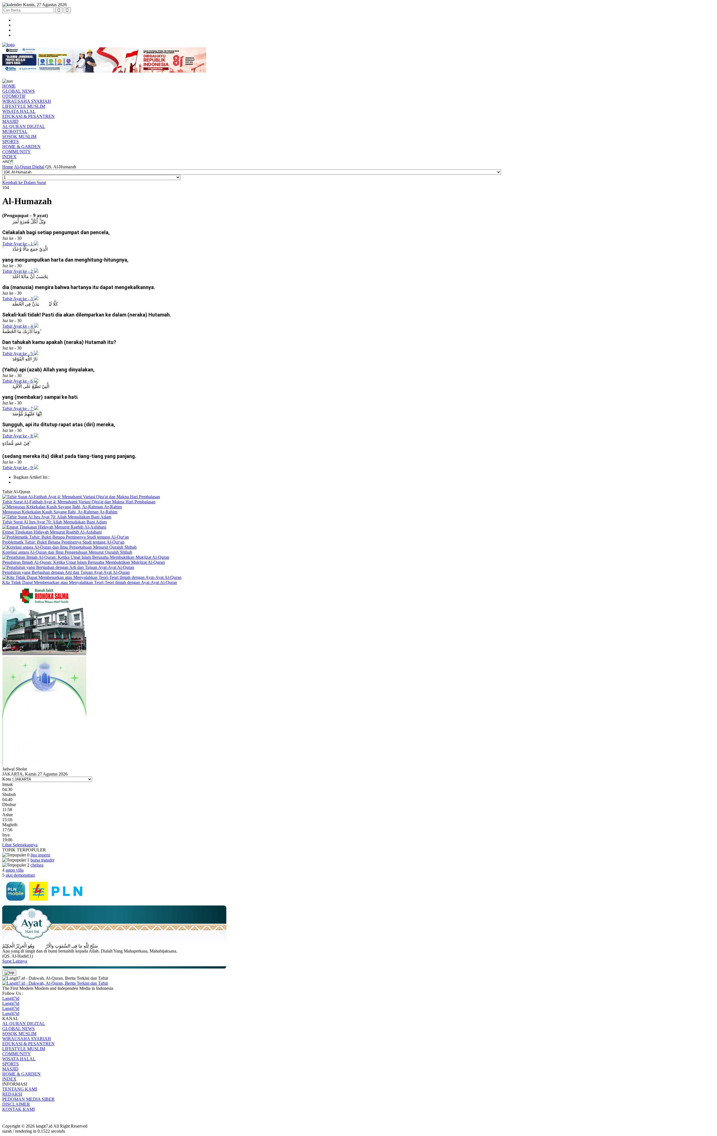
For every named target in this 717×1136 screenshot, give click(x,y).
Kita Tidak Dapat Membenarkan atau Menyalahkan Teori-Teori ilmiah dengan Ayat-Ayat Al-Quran (89, 582)
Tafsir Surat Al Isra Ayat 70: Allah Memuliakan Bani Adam (54, 522)
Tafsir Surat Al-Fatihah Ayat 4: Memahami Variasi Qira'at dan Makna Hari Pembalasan (78, 501)
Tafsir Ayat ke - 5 (18, 353)
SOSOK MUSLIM (19, 136)
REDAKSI (12, 1094)
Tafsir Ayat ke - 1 (18, 243)
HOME (9, 86)
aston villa (15, 870)
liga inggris (40, 855)
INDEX (9, 156)
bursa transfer (42, 860)
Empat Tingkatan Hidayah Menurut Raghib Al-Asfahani (52, 532)
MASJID (10, 121)
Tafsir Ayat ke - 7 (18, 408)
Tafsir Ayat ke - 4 (18, 326)
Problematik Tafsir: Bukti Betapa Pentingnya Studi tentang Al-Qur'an (63, 542)
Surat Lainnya (14, 961)
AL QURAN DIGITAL (23, 126)
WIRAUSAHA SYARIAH (26, 101)
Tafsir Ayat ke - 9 (18, 467)
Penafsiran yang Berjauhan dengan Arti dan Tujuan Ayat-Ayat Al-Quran (66, 572)
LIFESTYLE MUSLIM (23, 106)
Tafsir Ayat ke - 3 (18, 298)
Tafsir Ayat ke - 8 (18, 436)
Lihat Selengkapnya (20, 844)
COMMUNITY (16, 151)
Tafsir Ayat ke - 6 (18, 381)
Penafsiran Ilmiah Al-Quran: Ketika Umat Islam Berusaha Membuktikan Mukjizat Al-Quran (83, 562)
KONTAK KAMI (18, 1109)
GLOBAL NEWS (18, 91)
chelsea (37, 865)
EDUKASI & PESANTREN (28, 116)
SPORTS (10, 141)
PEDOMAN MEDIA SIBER (28, 1099)
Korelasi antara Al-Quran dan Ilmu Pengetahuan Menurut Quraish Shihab (67, 552)
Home (7, 166)
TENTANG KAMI (19, 1089)
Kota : (7, 779)
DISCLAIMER (16, 1104)
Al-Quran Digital (29, 166)
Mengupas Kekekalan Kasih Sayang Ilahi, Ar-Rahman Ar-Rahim (59, 511)
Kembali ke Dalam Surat (24, 182)
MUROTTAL (14, 131)
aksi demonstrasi (20, 875)
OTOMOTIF (14, 96)
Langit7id (10, 998)
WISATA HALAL (19, 111)
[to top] (9, 973)
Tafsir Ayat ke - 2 (18, 271)
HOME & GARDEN (21, 146)
